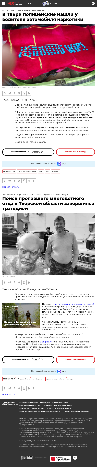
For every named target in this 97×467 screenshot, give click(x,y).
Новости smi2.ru (10, 187)
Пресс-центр (45, 403)
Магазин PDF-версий (60, 403)
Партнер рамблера (41, 457)
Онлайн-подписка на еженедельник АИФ (35, 406)
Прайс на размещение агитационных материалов (39, 411)
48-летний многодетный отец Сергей (74, 304)
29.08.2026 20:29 (8, 194)
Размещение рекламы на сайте (32, 408)
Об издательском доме (28, 403)
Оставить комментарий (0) (75, 152)
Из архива (11, 276)
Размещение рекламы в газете (59, 408)
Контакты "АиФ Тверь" (62, 406)
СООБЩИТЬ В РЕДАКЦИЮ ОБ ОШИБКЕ (76, 411)
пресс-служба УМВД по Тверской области (19, 87)
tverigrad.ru (45, 342)
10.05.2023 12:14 (8, 10)
